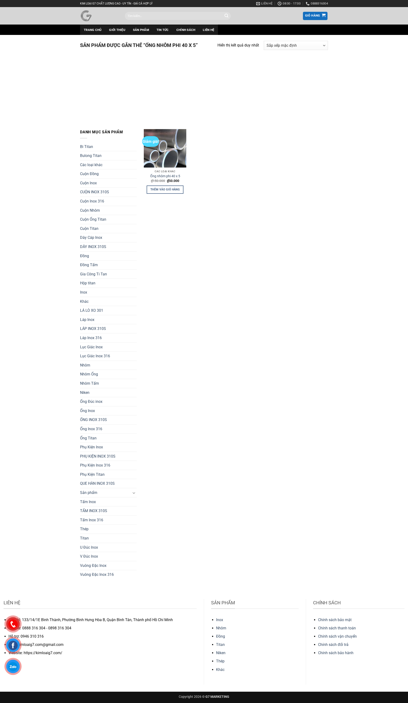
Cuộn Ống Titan (93, 219)
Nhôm (85, 365)
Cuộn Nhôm (90, 210)
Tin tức (163, 30)
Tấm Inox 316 (91, 520)
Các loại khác (91, 165)
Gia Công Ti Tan (93, 274)
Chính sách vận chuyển (337, 636)
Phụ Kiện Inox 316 (95, 465)
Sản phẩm (141, 30)
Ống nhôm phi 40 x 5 (165, 176)
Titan (84, 538)
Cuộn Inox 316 (92, 201)
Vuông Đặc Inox (93, 565)
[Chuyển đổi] (134, 493)
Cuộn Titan (89, 228)
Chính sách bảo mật (335, 620)
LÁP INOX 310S (93, 328)
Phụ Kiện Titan (92, 474)
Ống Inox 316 (91, 429)
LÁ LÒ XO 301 (91, 310)
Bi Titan (86, 146)
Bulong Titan (91, 155)
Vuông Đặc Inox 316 (97, 574)
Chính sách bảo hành (335, 653)
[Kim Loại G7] (99, 16)
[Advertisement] (204, 87)
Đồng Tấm (89, 265)
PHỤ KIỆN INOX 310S (97, 456)
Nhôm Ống (89, 374)
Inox (83, 292)
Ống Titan (88, 438)
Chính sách (186, 30)
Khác (84, 301)
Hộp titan (87, 283)
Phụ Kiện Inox (91, 447)
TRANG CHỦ (93, 30)
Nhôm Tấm (89, 383)
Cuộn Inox (88, 183)
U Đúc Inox (89, 547)
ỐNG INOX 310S (93, 419)
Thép (84, 529)
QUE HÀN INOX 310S (97, 483)
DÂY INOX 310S (93, 246)
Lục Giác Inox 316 (95, 356)
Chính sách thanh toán (337, 628)
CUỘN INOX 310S (94, 192)
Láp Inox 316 (91, 338)
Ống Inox (87, 410)
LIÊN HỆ (208, 30)
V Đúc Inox (89, 556)
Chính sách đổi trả (333, 644)
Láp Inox (87, 319)
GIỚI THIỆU (117, 30)
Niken (84, 392)
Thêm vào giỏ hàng (165, 189)
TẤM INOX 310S (93, 511)
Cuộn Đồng (89, 174)
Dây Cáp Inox (91, 237)
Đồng (84, 256)
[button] (315, 16)
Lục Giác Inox (91, 347)
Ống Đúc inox (91, 401)
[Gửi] (226, 16)
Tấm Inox (88, 502)
